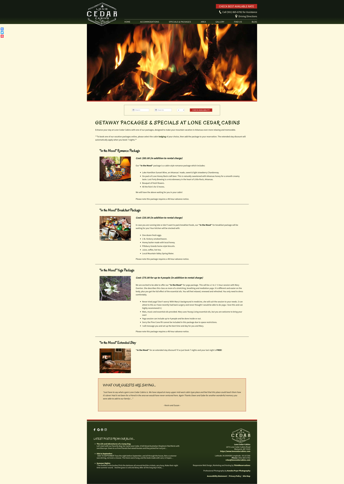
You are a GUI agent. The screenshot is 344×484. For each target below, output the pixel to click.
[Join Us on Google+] (98, 429)
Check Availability (201, 110)
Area (203, 21)
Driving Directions (247, 16)
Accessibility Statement (217, 476)
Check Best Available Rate (236, 6)
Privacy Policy (235, 476)
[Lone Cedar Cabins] (112, 15)
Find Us (238, 21)
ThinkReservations (242, 465)
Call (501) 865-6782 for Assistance (239, 12)
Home (127, 21)
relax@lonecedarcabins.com (238, 460)
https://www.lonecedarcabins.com (235, 451)
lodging (162, 136)
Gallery (220, 21)
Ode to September (104, 453)
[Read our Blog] (102, 429)
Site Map (246, 476)
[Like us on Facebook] (95, 429)
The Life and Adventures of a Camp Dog (114, 444)
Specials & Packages (180, 21)
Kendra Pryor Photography (238, 470)
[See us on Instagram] (105, 429)
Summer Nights (103, 463)
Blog (254, 21)
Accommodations (149, 21)
